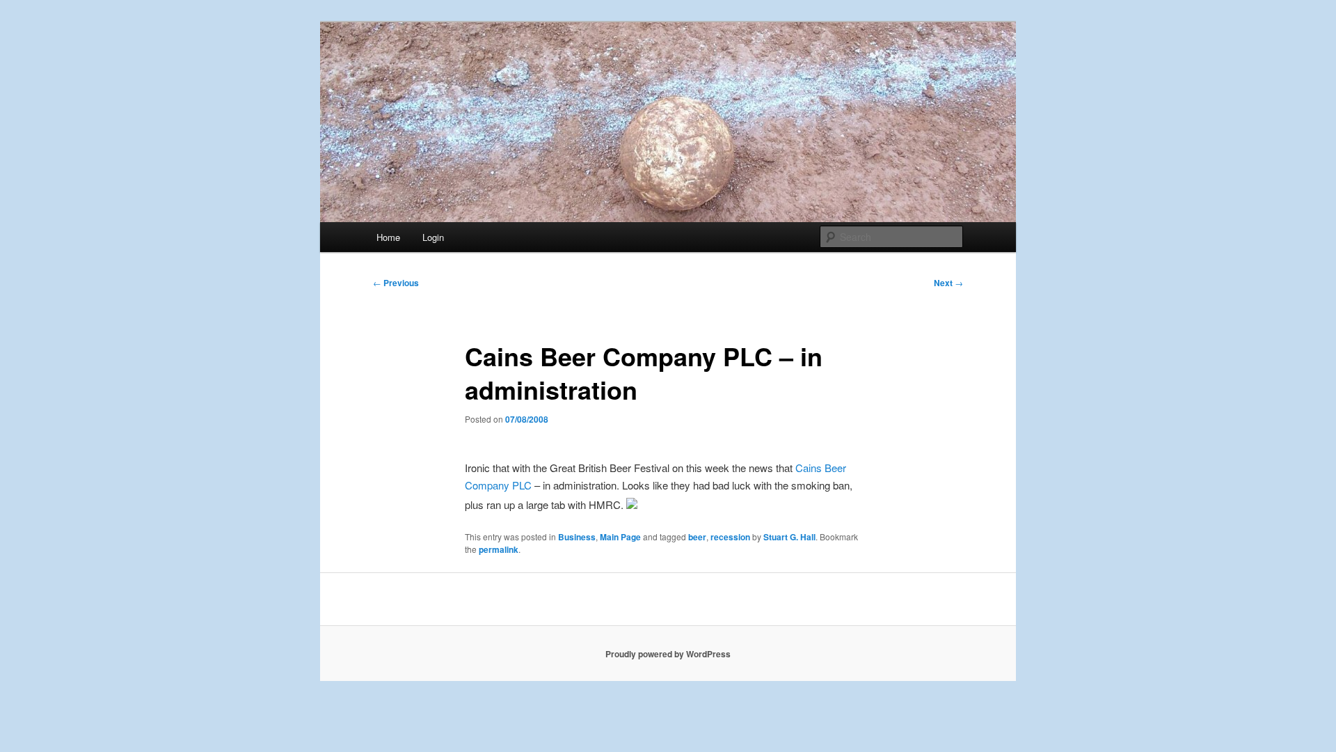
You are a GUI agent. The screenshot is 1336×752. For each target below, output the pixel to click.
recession (730, 537)
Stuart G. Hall (789, 537)
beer (697, 537)
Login (433, 237)
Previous (396, 282)
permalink (498, 549)
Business (577, 537)
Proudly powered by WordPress (668, 654)
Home (388, 237)
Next (948, 282)
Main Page (620, 537)
